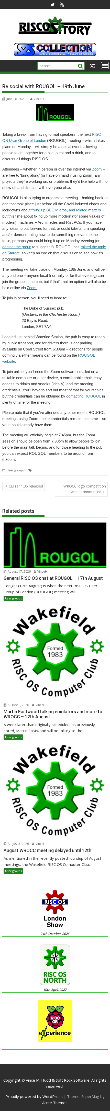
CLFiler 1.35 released (26, 486)
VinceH (39, 99)
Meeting (52, 470)
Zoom (97, 169)
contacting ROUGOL (83, 396)
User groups (15, 470)
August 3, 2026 (18, 844)
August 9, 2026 (18, 705)
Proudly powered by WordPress (34, 1096)
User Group (83, 470)
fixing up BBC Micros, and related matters (66, 210)
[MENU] (105, 65)
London (38, 470)
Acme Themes (55, 1102)
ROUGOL (66, 470)
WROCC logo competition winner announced (84, 489)
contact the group (16, 247)
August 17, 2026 (19, 571)
